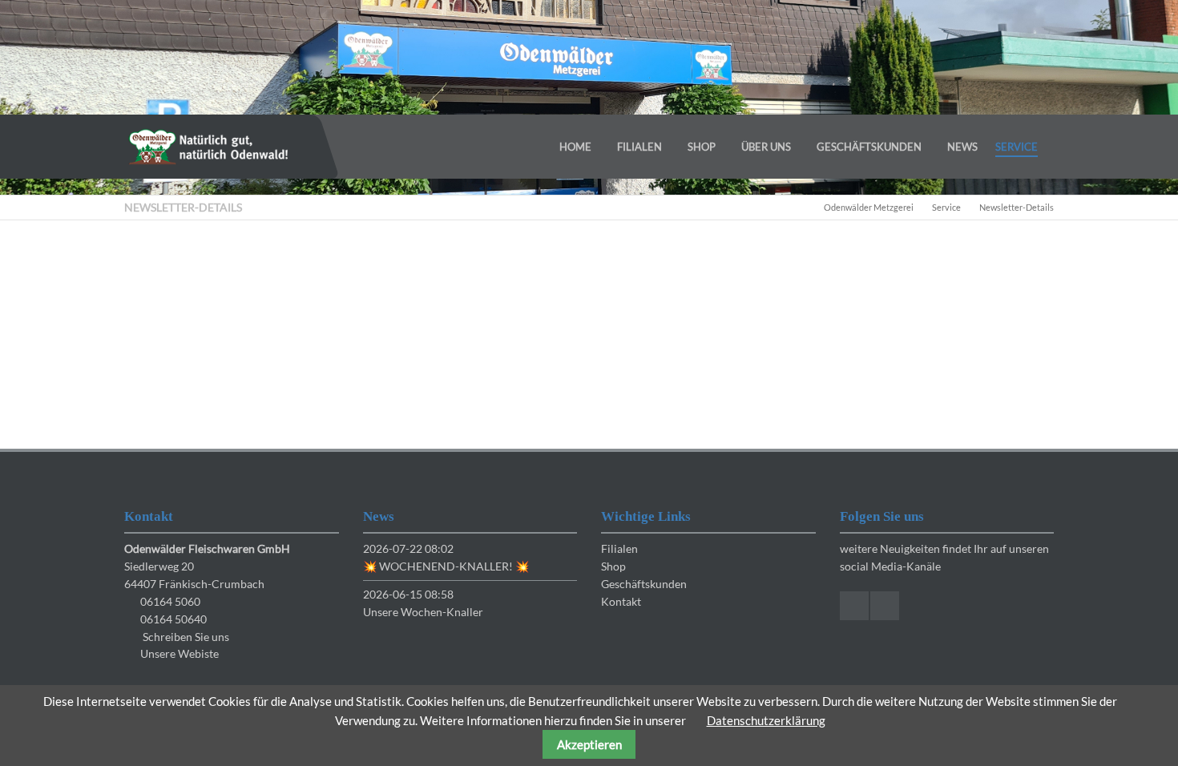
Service (946, 207)
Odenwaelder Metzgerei (208, 147)
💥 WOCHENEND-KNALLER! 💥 (446, 566)
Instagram (884, 605)
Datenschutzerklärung (766, 720)
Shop (613, 566)
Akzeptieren (589, 744)
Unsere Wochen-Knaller (423, 612)
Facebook (854, 605)
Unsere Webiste (179, 653)
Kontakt (621, 601)
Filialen (619, 548)
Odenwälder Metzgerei (869, 207)
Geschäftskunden (644, 584)
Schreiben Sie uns (186, 636)
